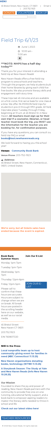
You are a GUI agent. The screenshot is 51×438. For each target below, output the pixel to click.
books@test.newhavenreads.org (20, 138)
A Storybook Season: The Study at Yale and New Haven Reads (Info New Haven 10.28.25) (24, 371)
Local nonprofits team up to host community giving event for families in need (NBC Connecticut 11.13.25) (24, 353)
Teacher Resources (16, 418)
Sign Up (42, 12)
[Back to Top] (46, 433)
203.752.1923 (29, 8)
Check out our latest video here (19, 408)
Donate (9, 12)
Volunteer (25, 12)
